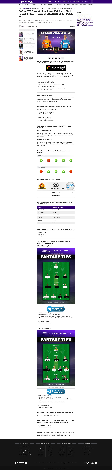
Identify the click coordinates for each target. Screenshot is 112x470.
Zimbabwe (41, 456)
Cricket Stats (67, 4)
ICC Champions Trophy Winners (87, 448)
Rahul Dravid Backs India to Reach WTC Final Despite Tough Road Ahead (29, 58)
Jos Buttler (61, 456)
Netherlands (50, 456)
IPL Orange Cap (87, 454)
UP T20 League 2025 (87, 446)
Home (20, 8)
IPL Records (87, 450)
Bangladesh (40, 454)
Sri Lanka (41, 452)
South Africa (50, 448)
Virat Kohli (62, 446)
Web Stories (90, 4)
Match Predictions (76, 1)
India (41, 446)
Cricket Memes (75, 4)
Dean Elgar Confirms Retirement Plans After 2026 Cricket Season (29, 52)
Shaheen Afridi (71, 454)
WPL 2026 (27, 4)
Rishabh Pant (71, 448)
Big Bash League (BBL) (24, 450)
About (35, 463)
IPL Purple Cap (87, 452)
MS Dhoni (62, 450)
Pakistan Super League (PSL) (25, 454)
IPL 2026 (21, 4)
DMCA (71, 463)
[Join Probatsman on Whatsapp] (93, 463)
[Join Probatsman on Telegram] (96, 463)
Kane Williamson (71, 452)
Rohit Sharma (62, 448)
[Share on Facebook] (49, 58)
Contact (39, 463)
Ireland (50, 454)
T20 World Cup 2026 (58, 4)
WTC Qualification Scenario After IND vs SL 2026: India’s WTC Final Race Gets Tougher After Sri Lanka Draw (84, 18)
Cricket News (50, 1)
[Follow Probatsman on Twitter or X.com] (91, 463)
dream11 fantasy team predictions (54, 75)
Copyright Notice (66, 463)
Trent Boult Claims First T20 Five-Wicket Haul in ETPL (84, 15)
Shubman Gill (71, 446)
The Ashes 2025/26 (35, 4)
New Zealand (41, 450)
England (40, 448)
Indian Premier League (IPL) (24, 446)
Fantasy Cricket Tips (67, 1)
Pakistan (50, 452)
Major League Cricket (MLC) (24, 452)
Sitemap (75, 463)
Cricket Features (85, 1)
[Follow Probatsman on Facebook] (86, 463)
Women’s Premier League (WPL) (24, 448)
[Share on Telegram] (59, 58)
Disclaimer (59, 463)
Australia (50, 446)
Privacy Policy (44, 463)
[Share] (62, 58)
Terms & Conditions (52, 463)
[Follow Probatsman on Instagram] (88, 463)
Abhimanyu (24, 26)
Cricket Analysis (83, 4)
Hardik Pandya (62, 452)
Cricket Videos (58, 1)
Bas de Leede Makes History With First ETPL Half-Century (85, 21)
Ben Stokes (71, 450)
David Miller (71, 456)
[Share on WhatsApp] (56, 58)
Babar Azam (61, 454)
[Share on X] (53, 58)
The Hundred (24, 456)
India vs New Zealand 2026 (46, 4)
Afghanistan (50, 450)
